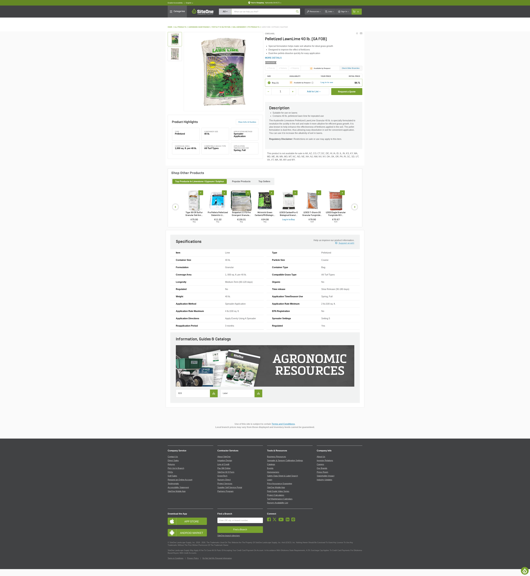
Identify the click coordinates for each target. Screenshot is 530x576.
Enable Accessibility (175, 3)
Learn (269, 480)
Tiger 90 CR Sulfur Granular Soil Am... (194, 213)
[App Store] (190, 521)
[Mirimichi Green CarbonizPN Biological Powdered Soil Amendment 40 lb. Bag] (265, 201)
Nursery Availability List (277, 503)
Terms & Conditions (175, 558)
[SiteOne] (203, 14)
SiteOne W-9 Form (225, 472)
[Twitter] (275, 521)
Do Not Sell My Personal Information (217, 558)
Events (270, 468)
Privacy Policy (193, 558)
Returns (171, 464)
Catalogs (271, 464)
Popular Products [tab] (241, 181)
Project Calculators (275, 495)
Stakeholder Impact (325, 476)
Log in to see (327, 82)
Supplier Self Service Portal (229, 487)
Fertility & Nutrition (221, 27)
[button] (189, 3)
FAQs (170, 472)
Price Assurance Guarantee (279, 483)
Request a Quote (347, 91)
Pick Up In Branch (176, 468)
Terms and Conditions (283, 424)
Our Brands (322, 468)
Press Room (322, 472)
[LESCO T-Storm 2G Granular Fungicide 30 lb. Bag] (312, 201)
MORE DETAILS (273, 58)
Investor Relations (325, 460)
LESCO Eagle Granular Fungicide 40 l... (336, 213)
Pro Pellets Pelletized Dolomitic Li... (218, 213)
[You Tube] (281, 521)
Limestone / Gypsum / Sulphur (275, 27)
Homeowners (273, 472)
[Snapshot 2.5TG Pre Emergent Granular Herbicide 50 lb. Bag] (241, 201)
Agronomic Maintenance (199, 27)
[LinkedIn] (288, 521)
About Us (321, 457)
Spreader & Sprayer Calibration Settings (285, 460)
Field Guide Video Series (278, 491)
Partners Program (225, 491)
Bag (275, 83)
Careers (320, 464)
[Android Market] (190, 532)
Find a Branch (224, 514)
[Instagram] (293, 521)
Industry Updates (324, 480)
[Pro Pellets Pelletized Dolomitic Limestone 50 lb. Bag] (217, 201)
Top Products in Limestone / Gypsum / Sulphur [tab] (199, 181)
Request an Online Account (180, 480)
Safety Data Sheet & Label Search (282, 476)
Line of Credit (223, 464)
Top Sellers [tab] (264, 181)
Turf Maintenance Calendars (279, 499)
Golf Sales (172, 476)
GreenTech (222, 476)
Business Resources (276, 457)
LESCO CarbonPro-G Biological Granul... (288, 213)
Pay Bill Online (223, 468)
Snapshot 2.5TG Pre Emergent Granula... (241, 213)
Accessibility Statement (178, 487)
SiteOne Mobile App (177, 491)
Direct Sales (173, 460)
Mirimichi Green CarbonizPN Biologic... (265, 213)
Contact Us (173, 457)
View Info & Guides (247, 122)
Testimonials (173, 483)
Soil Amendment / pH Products (245, 27)
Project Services (224, 483)
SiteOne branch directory (228, 536)
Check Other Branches (351, 68)
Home (170, 27)
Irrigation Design (224, 460)
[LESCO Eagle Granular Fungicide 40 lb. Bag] (335, 201)
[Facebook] (269, 521)
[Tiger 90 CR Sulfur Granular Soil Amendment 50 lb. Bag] (194, 201)
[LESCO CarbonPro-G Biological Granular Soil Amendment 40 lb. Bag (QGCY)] (288, 201)
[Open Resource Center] (525, 571)
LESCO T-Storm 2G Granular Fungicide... (312, 213)
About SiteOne (223, 457)
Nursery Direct (224, 480)
